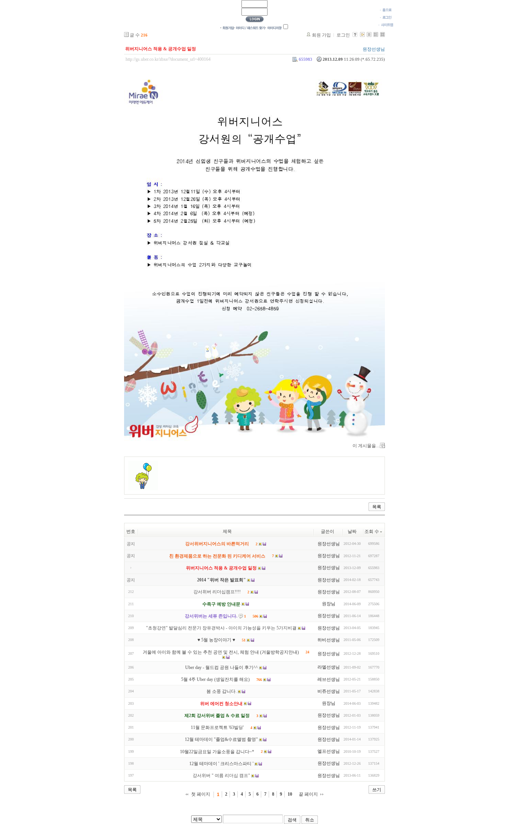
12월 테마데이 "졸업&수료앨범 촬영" (221, 739)
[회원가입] (227, 27)
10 (290, 794)
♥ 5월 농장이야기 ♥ (216, 640)
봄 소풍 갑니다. (221, 691)
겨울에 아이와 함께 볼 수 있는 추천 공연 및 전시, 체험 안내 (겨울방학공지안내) (221, 652)
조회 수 (371, 531)
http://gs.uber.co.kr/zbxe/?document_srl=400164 (168, 59)
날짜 (352, 531)
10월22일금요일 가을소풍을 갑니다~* (217, 751)
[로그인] (386, 17)
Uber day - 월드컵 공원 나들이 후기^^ (221, 667)
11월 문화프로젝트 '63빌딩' (217, 727)
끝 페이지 (308, 794)
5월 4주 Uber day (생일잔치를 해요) (215, 679)
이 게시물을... (365, 445)
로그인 (343, 35)
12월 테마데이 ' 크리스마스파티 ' (221, 763)
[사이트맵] (385, 24)
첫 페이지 (200, 794)
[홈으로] (386, 9)
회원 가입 (321, 35)
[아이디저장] (273, 27)
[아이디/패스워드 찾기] (249, 27)
